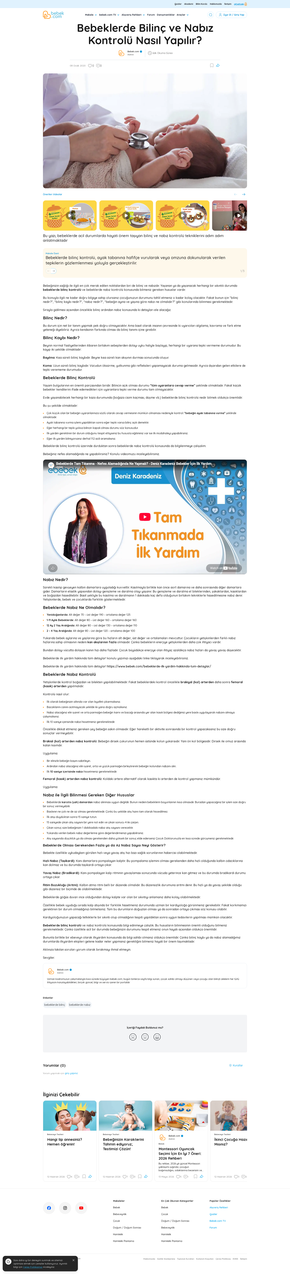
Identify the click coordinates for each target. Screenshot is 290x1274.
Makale (89, 14)
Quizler (178, 4)
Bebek (116, 1207)
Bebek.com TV (218, 1220)
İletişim (227, 4)
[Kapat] (73, 1260)
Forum (151, 14)
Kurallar (238, 1065)
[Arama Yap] (210, 15)
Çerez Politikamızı (32, 1266)
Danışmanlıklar (166, 14)
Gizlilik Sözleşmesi (166, 1259)
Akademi (188, 4)
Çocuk (116, 1220)
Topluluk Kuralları (185, 1259)
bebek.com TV (107, 14)
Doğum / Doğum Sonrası (127, 1227)
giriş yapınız (71, 1073)
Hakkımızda (216, 4)
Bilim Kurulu (201, 4)
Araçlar (181, 14)
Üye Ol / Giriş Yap (233, 14)
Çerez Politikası (223, 1259)
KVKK (235, 1259)
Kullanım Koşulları (205, 1259)
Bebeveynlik (120, 1214)
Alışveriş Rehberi (131, 14)
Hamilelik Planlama (123, 1241)
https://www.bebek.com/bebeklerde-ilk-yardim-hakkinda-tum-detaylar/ (159, 666)
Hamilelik (118, 1234)
